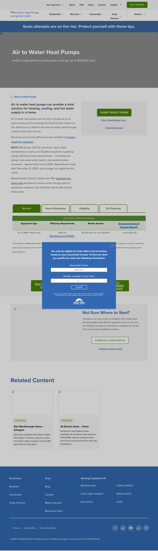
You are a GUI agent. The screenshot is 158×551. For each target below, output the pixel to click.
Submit (79, 287)
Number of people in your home (79, 276)
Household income (79, 265)
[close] (112, 245)
